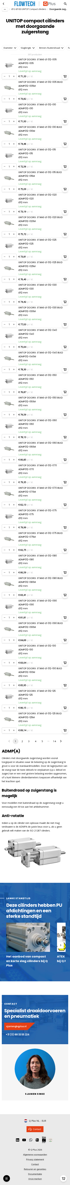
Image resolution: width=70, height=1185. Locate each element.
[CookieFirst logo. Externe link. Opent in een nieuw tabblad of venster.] (3, 1143)
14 (54, 741)
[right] (60, 945)
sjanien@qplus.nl (16, 1026)
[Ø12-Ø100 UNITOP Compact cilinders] (3, 4)
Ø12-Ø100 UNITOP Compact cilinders (28, 9)
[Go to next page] (61, 741)
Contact (37, 1129)
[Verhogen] (13, 76)
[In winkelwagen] (65, 76)
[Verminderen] (4, 76)
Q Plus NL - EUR (37, 1120)
